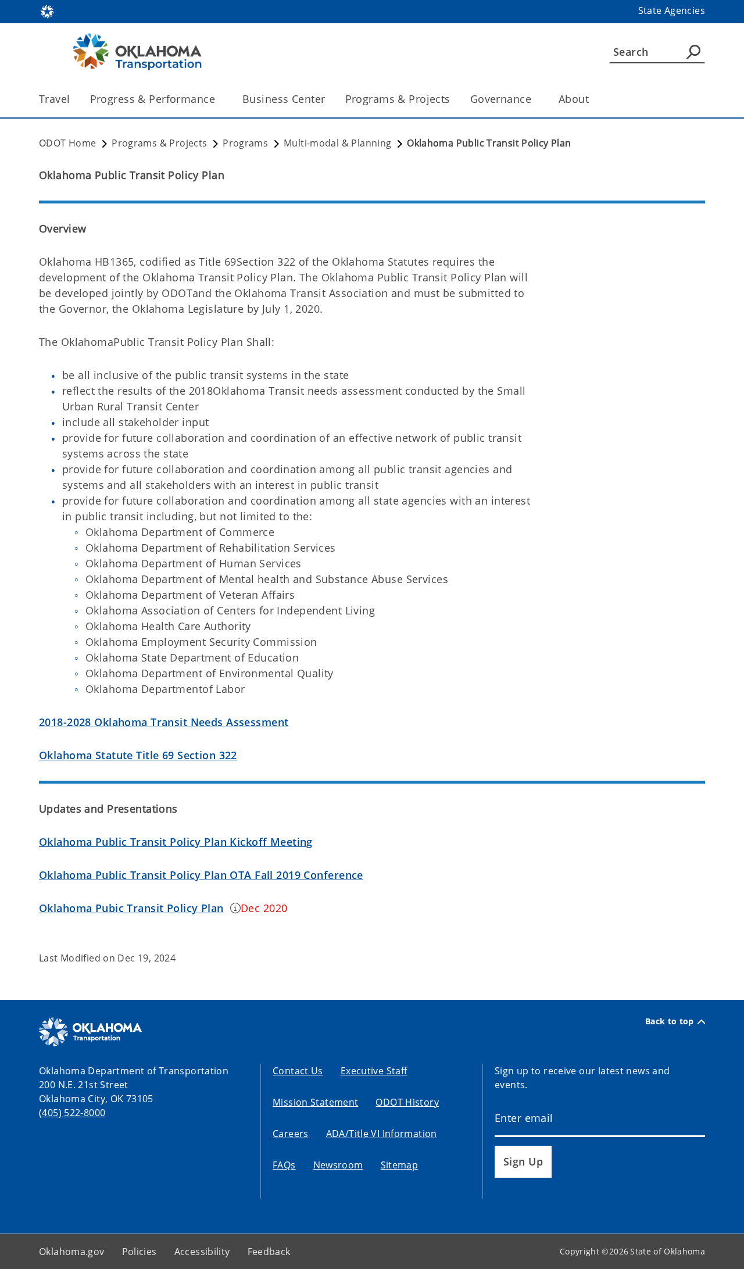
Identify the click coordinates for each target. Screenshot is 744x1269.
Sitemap (400, 1165)
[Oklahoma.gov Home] (47, 10)
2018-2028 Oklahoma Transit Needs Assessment (164, 722)
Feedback (269, 1251)
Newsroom (338, 1165)
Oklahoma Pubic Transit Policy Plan (131, 908)
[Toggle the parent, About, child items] (592, 99)
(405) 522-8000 (72, 1112)
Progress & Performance (152, 99)
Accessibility (202, 1251)
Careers (291, 1133)
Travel (54, 99)
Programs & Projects (397, 99)
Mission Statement (315, 1102)
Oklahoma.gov (72, 1251)
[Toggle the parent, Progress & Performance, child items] (219, 99)
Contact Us (298, 1070)
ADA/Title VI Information (381, 1133)
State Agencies (671, 10)
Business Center (283, 99)
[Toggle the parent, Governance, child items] (535, 99)
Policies (139, 1251)
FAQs (284, 1165)
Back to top (669, 1021)
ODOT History (407, 1102)
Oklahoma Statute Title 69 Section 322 (138, 755)
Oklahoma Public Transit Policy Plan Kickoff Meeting (176, 842)
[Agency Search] (693, 51)
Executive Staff (374, 1070)
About (574, 99)
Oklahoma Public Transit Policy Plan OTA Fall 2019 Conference (201, 875)
